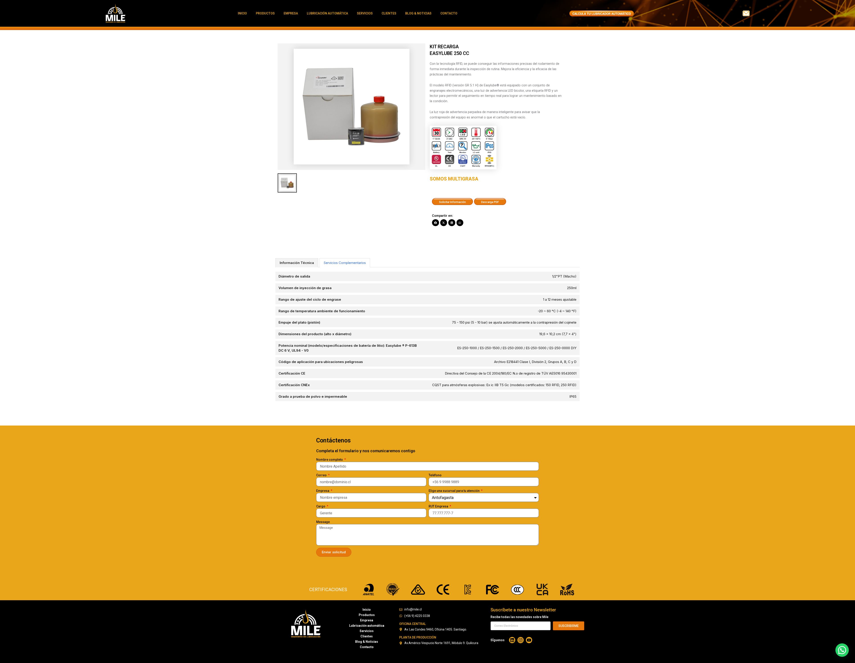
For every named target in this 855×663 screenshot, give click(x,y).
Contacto (448, 13)
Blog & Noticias (418, 13)
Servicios (365, 13)
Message (323, 522)
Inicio (242, 13)
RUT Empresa (439, 506)
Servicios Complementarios (345, 263)
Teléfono (435, 475)
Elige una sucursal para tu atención (454, 491)
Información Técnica (297, 263)
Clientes (389, 13)
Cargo (321, 506)
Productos (265, 13)
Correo (321, 475)
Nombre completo (330, 459)
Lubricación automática (327, 13)
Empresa (291, 13)
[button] (435, 222)
